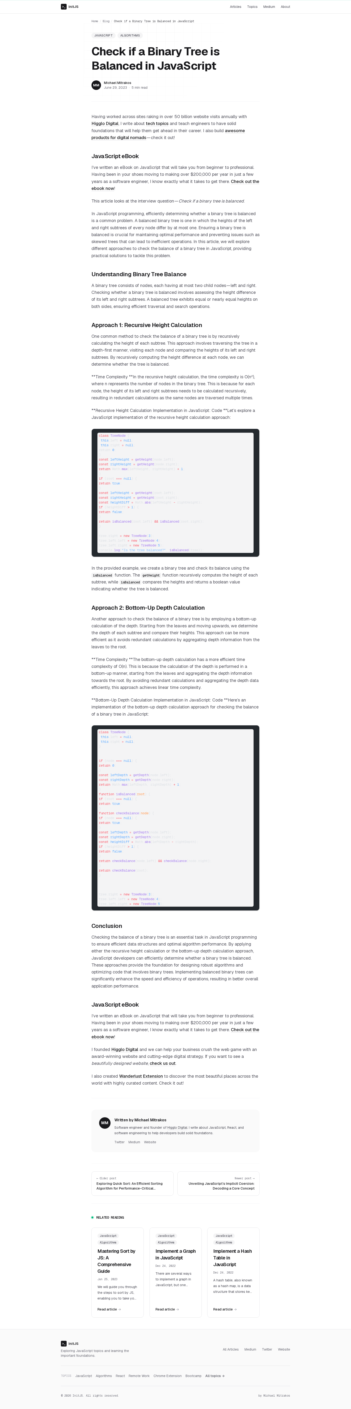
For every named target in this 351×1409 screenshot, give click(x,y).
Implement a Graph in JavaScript (175, 1254)
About (285, 7)
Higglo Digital (104, 123)
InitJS (70, 7)
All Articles (231, 1349)
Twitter (119, 1142)
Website (150, 1142)
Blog (106, 21)
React (120, 1376)
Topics (252, 7)
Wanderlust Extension (141, 1076)
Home (94, 21)
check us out (163, 1063)
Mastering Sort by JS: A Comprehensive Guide (116, 1261)
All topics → (215, 1376)
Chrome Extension (168, 1376)
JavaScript (103, 35)
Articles (235, 7)
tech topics (157, 123)
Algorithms (130, 35)
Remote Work (139, 1376)
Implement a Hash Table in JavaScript (232, 1258)
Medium (269, 7)
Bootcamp (194, 1376)
